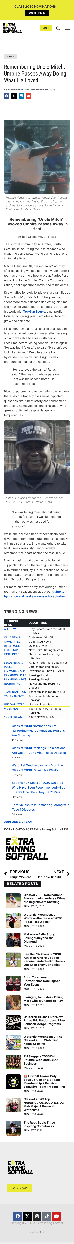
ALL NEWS (11, 629)
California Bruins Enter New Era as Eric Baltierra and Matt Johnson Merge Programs (44, 1020)
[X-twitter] (27, 1216)
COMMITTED (12, 641)
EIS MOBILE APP (14, 670)
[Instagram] (37, 1216)
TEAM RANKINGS (15, 691)
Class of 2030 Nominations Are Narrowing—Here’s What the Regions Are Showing (38, 730)
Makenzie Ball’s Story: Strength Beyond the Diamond (39, 937)
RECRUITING (12, 683)
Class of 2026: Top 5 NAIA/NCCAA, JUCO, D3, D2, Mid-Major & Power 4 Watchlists (44, 1104)
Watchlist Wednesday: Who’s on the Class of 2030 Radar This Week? (43, 918)
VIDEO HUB (11, 708)
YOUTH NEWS (13, 716)
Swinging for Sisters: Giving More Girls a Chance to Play (44, 999)
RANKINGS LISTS (15, 675)
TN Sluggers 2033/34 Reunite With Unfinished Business (41, 1059)
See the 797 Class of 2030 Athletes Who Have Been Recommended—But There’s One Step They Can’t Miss (38, 787)
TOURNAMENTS (14, 696)
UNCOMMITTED (14, 704)
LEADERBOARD (13, 662)
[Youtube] (56, 1216)
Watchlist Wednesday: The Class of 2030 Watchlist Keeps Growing (43, 1040)
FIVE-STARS (12, 650)
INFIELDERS (11, 654)
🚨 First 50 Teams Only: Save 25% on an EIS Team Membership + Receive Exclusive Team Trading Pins (44, 1081)
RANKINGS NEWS (15, 679)
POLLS (8, 666)
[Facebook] (17, 1216)
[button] (6, 96)
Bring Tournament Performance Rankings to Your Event (42, 980)
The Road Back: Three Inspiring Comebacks (39, 1124)
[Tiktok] (46, 1216)
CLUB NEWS (12, 637)
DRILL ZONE (12, 645)
